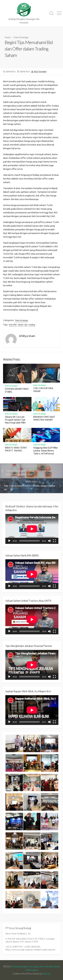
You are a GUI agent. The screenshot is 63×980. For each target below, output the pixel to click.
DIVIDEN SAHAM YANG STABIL (17, 390)
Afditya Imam (40, 72)
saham (21, 325)
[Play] (9, 540)
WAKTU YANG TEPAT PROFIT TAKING (16, 449)
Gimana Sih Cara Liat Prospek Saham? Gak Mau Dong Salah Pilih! (15, 420)
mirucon (47, 973)
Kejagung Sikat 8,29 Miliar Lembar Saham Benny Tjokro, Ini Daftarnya (45, 450)
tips (26, 325)
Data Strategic (21, 37)
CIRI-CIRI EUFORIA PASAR (43, 389)
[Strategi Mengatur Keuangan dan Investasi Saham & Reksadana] (24, 9)
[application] (31, 529)
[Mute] (49, 540)
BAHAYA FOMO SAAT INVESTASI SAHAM (44, 418)
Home (8, 37)
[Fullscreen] (54, 540)
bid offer (13, 325)
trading (32, 325)
